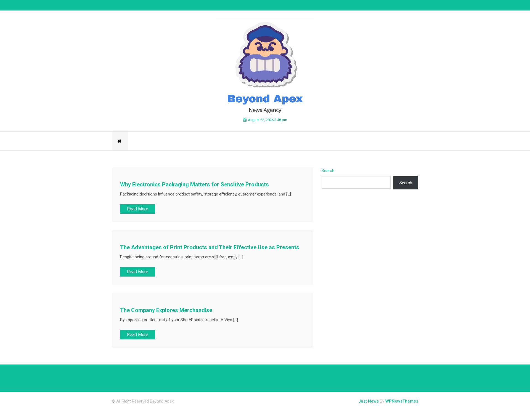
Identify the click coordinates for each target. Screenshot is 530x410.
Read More (137, 208)
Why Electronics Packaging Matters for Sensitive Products (194, 184)
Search (328, 170)
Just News (368, 401)
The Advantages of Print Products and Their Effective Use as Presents (209, 247)
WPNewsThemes (401, 401)
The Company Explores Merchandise (166, 310)
